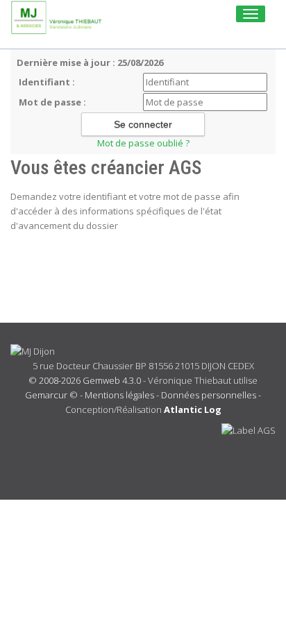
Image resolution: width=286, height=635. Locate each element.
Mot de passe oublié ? (143, 143)
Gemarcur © (51, 395)
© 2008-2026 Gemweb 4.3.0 (84, 380)
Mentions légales (119, 395)
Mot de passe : (52, 102)
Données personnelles (208, 395)
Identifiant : (47, 82)
